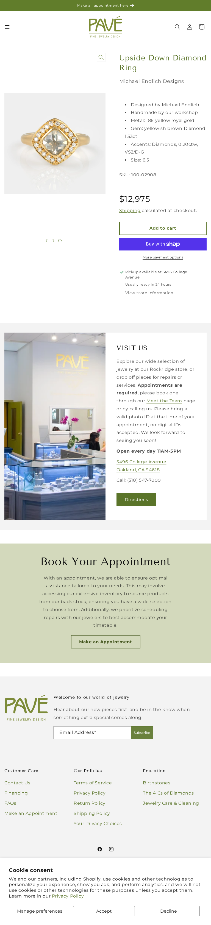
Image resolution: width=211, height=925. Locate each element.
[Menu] (7, 27)
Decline (168, 911)
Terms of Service (93, 782)
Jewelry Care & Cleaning (171, 803)
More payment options (163, 257)
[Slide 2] (60, 240)
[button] (202, 27)
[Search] (177, 27)
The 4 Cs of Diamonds (168, 793)
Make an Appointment (105, 641)
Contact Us (17, 782)
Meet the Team (164, 400)
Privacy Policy (68, 896)
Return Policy (90, 803)
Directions (136, 499)
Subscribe (142, 733)
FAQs (10, 803)
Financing (16, 793)
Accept (104, 911)
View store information (149, 292)
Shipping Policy (92, 813)
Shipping (130, 210)
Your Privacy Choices (98, 823)
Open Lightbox (102, 58)
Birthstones (157, 782)
